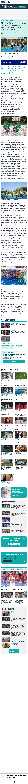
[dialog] (14, 779)
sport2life (4, 347)
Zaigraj (14, 361)
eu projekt (19, 345)
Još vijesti (12, 650)
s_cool (11, 347)
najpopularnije (9, 609)
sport (3, 343)
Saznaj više (14, 782)
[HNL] (14, 492)
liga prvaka (20, 569)
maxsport (4, 569)
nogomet (12, 569)
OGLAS (14, 14)
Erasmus (9, 343)
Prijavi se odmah (7, 561)
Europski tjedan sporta (8, 345)
